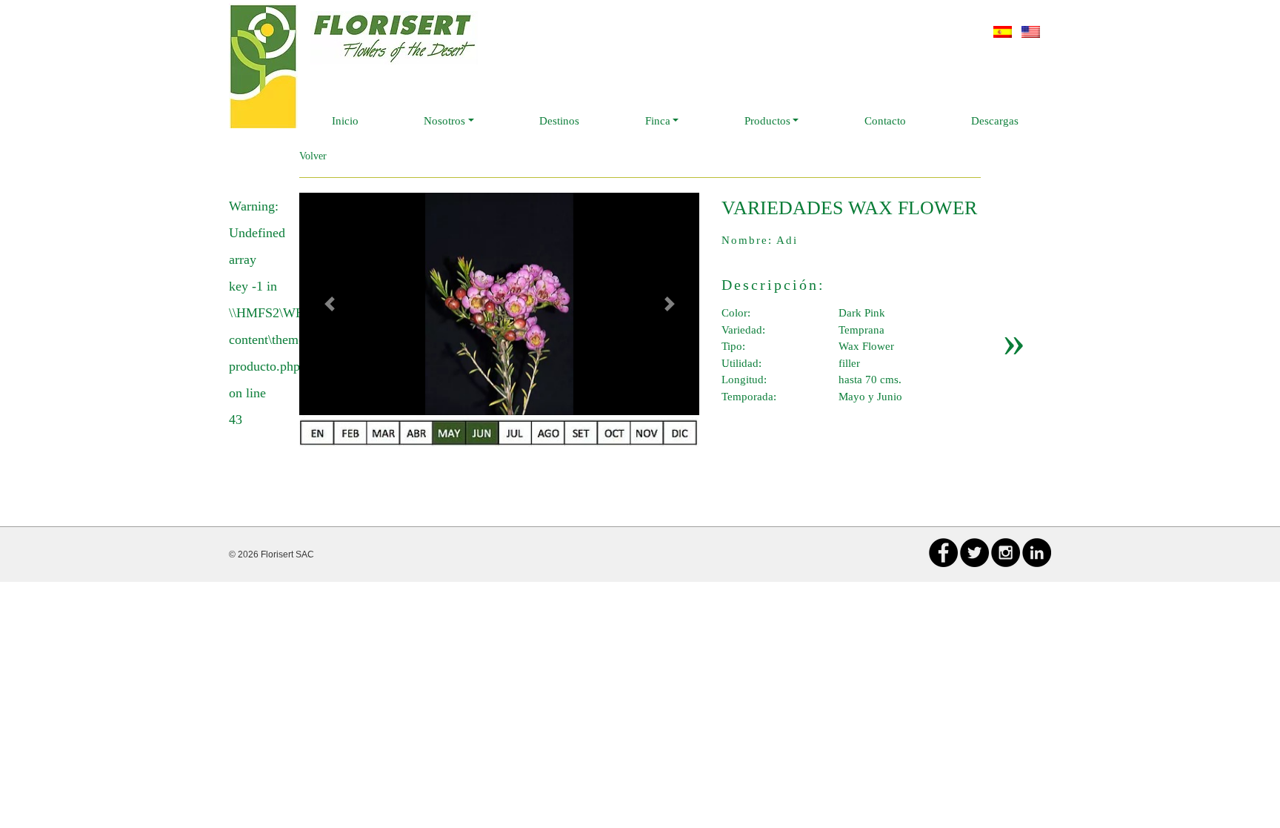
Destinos (559, 121)
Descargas (995, 121)
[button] (329, 304)
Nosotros (444, 121)
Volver (313, 156)
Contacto (885, 121)
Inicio (345, 121)
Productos (767, 121)
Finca (657, 121)
